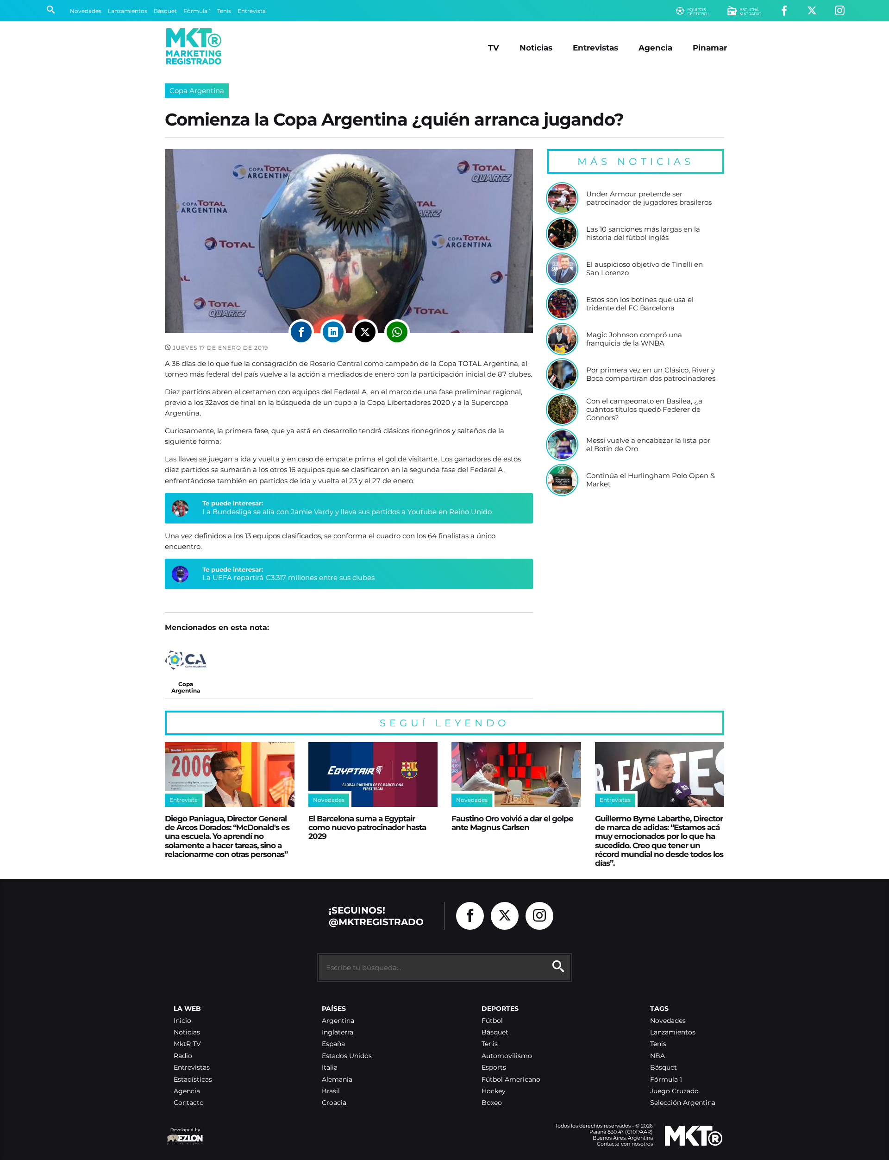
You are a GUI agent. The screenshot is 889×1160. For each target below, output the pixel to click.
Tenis (224, 10)
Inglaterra (337, 1032)
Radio (183, 1056)
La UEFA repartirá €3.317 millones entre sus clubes (288, 577)
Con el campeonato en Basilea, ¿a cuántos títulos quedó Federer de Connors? (644, 409)
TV (493, 47)
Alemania (337, 1079)
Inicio (182, 1020)
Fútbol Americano (511, 1079)
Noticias (536, 47)
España (333, 1043)
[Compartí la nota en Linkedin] (333, 332)
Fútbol (492, 1020)
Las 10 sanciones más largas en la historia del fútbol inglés (643, 233)
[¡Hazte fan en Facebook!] (784, 11)
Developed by (183, 1134)
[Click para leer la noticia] (562, 198)
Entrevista (252, 10)
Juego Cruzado (674, 1091)
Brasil (331, 1091)
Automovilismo (507, 1056)
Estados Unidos (347, 1056)
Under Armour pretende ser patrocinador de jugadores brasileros (649, 198)
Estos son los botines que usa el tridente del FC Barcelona (640, 304)
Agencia (655, 47)
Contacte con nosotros (625, 1144)
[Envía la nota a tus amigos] (397, 332)
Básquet (165, 10)
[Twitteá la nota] (365, 332)
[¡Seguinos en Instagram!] (840, 11)
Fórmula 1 (197, 10)
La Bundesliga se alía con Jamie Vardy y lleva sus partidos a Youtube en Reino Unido (347, 511)
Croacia (334, 1102)
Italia (330, 1067)
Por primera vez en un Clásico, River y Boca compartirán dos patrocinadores (650, 374)
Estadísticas (193, 1079)
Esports (494, 1067)
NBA (657, 1056)
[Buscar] (50, 10)
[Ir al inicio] (194, 46)
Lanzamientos (127, 10)
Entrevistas (595, 47)
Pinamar (710, 47)
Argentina (338, 1020)
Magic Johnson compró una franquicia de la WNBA (634, 339)
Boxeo (492, 1102)
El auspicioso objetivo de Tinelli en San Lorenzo (644, 268)
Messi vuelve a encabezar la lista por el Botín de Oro (648, 444)
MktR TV (187, 1043)
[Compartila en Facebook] (301, 332)
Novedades (85, 10)
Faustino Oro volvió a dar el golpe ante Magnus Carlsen (512, 822)
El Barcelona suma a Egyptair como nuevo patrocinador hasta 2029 (367, 827)
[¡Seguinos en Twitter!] (812, 11)
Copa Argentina (196, 90)
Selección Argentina (682, 1102)
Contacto (189, 1102)
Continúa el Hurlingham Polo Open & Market (650, 480)
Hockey (494, 1091)
